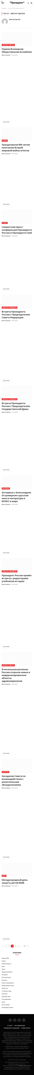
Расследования (6, 999)
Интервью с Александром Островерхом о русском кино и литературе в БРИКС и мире (16, 497)
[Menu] (3, 3)
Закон (3, 969)
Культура (5, 772)
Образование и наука (8, 985)
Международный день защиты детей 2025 (15, 881)
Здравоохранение (7, 972)
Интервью (5, 488)
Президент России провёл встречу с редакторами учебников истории (17, 578)
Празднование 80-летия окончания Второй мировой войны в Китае (16, 147)
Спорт (3, 1002)
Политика (4, 994)
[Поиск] (31, 3)
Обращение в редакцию (12, 1028)
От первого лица (6, 991)
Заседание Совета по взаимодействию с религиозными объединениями (14, 780)
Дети (4, 876)
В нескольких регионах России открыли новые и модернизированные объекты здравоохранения (16, 675)
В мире (4, 140)
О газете (10, 1025)
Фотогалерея (6, 1005)
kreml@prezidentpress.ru (24, 1065)
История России (6, 977)
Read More (6, 122)
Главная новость (8, 45)
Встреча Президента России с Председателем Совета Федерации (16, 314)
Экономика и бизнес (7, 1007)
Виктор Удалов (14, 19)
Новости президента (9, 307)
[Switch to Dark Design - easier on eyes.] (28, 3)
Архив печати (25, 1028)
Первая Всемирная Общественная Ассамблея (17, 50)
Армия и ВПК (5, 958)
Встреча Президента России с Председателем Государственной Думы (16, 406)
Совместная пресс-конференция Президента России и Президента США (17, 230)
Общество (5, 988)
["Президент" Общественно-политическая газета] (16, 3)
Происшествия (6, 996)
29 (24, 946)
